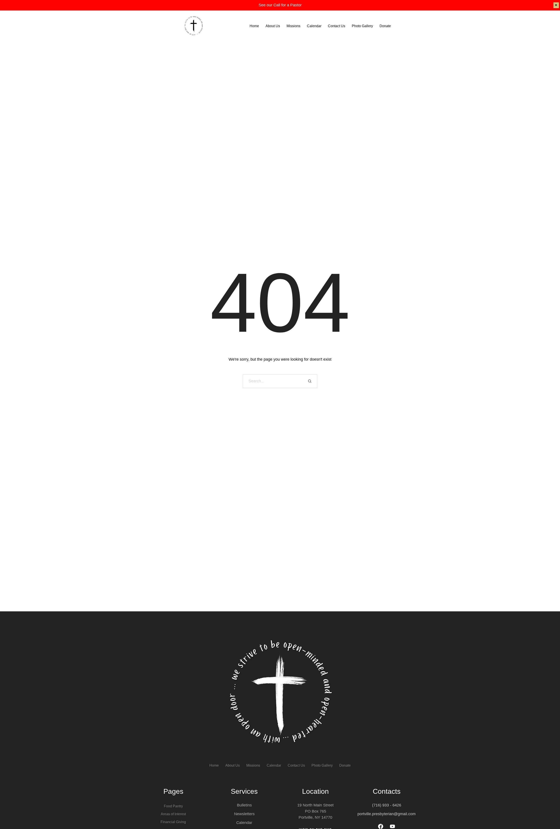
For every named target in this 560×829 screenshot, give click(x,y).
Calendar (244, 822)
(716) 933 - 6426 (386, 805)
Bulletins (244, 805)
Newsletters (244, 814)
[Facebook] (380, 826)
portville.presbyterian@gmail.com (386, 814)
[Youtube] (392, 826)
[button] (548, 810)
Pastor (296, 5)
